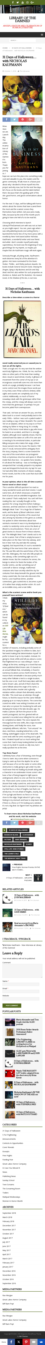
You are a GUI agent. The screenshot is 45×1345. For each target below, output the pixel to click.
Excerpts (5, 1151)
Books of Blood (11, 835)
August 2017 (7, 1238)
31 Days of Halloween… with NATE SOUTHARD (26, 1113)
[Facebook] (13, 2)
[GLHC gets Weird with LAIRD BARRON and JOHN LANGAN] (10, 1053)
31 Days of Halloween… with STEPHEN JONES (26, 1103)
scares (29, 844)
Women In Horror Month (12, 1201)
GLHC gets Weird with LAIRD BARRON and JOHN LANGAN (28, 1053)
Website (5, 995)
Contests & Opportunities (12, 1143)
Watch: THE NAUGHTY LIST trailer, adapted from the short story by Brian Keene (27, 1074)
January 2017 (7, 1267)
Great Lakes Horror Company (14, 1164)
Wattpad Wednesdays (11, 1197)
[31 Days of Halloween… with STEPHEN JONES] (10, 1105)
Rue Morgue (7, 1295)
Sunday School (8, 1180)
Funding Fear (7, 1159)
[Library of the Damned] (22, 12)
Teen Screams (8, 1184)
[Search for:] (22, 40)
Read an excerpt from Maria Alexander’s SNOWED (26, 924)
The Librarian (25, 71)
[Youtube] (22, 2)
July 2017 (6, 1242)
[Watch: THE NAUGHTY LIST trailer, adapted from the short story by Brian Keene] (10, 1073)
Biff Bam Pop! (8, 1304)
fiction (7, 839)
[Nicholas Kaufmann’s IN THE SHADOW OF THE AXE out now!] (9, 1095)
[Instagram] (27, 2)
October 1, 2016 (10, 71)
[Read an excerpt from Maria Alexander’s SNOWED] (7, 927)
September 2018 (9, 1213)
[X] (18, 1342)
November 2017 (9, 1229)
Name (5, 981)
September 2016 (9, 1283)
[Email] (34, 1342)
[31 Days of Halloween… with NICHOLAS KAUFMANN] (9, 1085)
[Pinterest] (26, 1342)
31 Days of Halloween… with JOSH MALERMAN (26, 896)
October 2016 (8, 1279)
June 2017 (6, 1246)
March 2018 (7, 1217)
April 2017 (6, 1254)
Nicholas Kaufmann (13, 844)
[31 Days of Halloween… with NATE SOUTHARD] (10, 1114)
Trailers (5, 1193)
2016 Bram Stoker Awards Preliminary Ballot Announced (27, 1031)
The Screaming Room (11, 1188)
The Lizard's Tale (11, 854)
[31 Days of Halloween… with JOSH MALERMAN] (7, 899)
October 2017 (8, 1234)
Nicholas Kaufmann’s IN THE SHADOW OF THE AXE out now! (27, 1094)
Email (4, 988)
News (4, 1172)
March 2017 (7, 1258)
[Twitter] (18, 2)
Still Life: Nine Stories (14, 849)
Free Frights (7, 1155)
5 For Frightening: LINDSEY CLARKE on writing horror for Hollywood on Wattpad (26, 1042)
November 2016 (9, 1275)
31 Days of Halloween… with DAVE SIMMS (26, 911)
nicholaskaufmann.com (23, 819)
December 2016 (9, 1271)
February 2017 (8, 1263)
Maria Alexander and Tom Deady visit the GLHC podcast (27, 1021)
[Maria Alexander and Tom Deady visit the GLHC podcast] (10, 1022)
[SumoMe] (41, 1342)
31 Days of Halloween (18, 830)
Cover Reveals (8, 1147)
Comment (6, 962)
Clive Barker (28, 835)
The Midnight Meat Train (15, 858)
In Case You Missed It (11, 1168)
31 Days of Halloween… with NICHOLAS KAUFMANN (26, 1083)
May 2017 (6, 1250)
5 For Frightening (9, 1135)
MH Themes (23, 1336)
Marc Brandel (21, 839)
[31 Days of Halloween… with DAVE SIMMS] (7, 913)
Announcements (9, 1139)
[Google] (32, 2)
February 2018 (8, 1221)
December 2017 (9, 1225)
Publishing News (9, 1176)
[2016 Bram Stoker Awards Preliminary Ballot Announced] (10, 1032)
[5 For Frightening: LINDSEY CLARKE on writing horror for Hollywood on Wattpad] (10, 1042)
